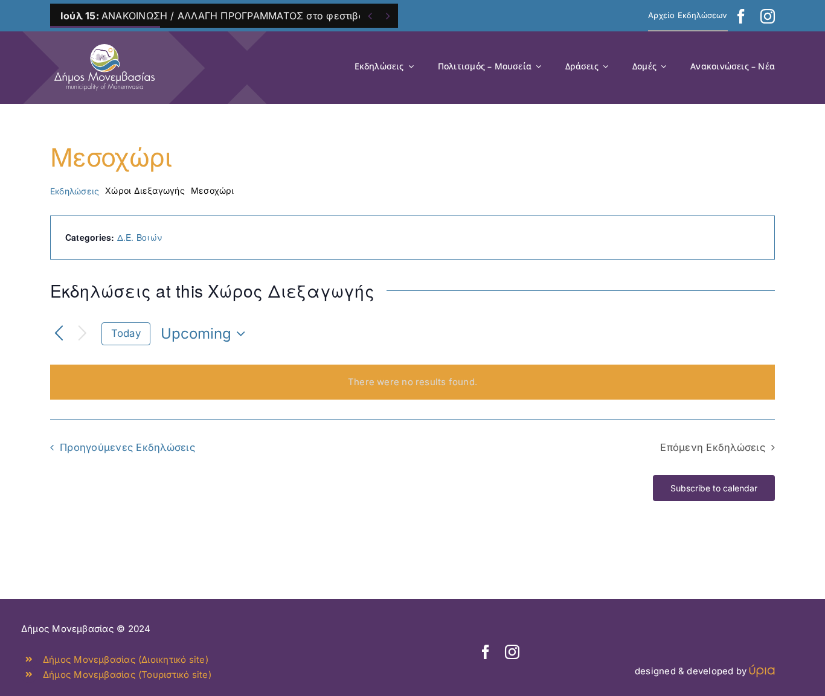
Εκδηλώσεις (74, 191)
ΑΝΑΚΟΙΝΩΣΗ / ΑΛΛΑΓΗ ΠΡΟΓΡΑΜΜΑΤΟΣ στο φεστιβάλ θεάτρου (238, 16)
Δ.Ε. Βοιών (139, 237)
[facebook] (741, 16)
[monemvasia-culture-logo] (104, 40)
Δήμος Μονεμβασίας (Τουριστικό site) (127, 674)
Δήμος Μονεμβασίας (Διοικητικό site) (125, 659)
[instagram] (767, 16)
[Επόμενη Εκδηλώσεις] (82, 334)
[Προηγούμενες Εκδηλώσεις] (59, 334)
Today (126, 333)
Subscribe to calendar (713, 488)
